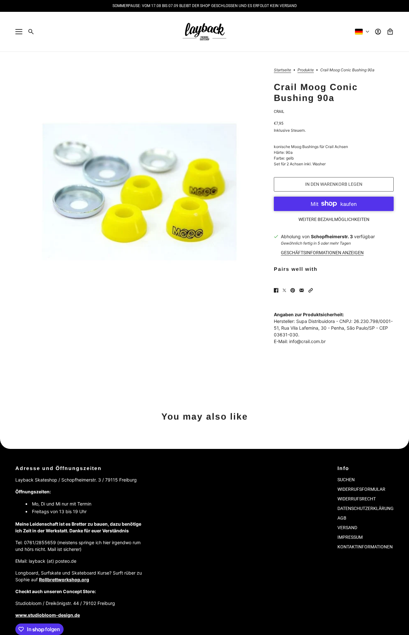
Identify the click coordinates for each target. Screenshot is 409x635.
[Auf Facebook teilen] (276, 290)
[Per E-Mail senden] (301, 290)
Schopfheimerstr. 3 (332, 236)
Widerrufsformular (361, 489)
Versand (347, 527)
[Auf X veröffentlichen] (284, 290)
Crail (279, 111)
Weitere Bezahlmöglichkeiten (333, 219)
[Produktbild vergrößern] (139, 192)
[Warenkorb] (390, 31)
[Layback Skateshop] (204, 31)
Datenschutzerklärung (365, 508)
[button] (310, 290)
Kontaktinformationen (365, 546)
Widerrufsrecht (356, 498)
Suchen (346, 479)
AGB (341, 518)
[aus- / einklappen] (18, 31)
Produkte (305, 70)
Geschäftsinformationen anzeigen (322, 252)
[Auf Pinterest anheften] (292, 290)
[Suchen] (31, 31)
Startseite (282, 70)
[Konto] (378, 31)
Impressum (350, 537)
